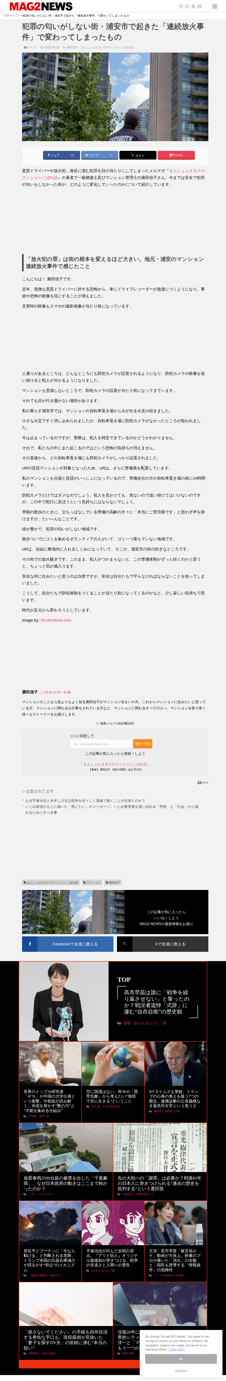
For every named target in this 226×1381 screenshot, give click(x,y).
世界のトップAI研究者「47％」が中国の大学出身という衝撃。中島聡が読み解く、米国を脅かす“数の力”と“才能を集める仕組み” (49, 1101)
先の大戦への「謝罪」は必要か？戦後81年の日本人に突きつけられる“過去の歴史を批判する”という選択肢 (160, 1183)
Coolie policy (177, 1349)
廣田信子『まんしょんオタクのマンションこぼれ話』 (101, 47)
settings (181, 1370)
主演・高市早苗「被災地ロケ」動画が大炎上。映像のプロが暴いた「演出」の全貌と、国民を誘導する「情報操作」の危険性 (175, 1260)
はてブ (94, 155)
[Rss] (193, 6)
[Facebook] (181, 6)
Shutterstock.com (55, 620)
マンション (93, 882)
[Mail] (199, 6)
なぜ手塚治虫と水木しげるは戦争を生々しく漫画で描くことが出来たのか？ (85, 800)
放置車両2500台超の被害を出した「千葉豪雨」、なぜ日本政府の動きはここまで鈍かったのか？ (65, 1183)
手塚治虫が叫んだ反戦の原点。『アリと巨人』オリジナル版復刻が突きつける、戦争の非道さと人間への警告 (112, 1258)
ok (181, 1358)
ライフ (32, 47)
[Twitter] (187, 6)
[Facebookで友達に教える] (67, 937)
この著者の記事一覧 (53, 692)
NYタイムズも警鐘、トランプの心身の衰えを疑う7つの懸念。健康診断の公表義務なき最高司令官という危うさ (175, 1098)
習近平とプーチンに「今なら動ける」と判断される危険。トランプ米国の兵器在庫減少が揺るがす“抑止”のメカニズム (49, 1260)
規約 (73, 736)
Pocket (177, 155)
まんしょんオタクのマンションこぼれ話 (52, 882)
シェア (55, 155)
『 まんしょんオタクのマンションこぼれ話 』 (115, 764)
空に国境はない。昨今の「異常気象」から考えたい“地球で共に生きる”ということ (112, 1096)
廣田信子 (114, 882)
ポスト (139, 155)
